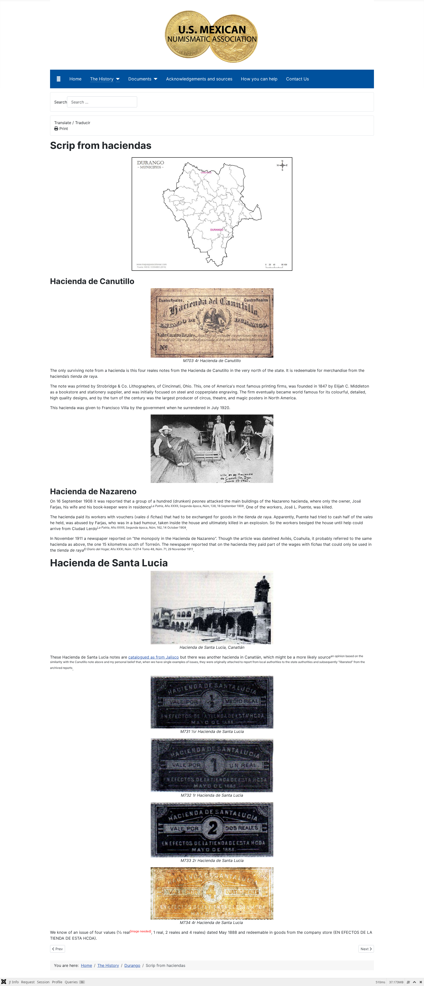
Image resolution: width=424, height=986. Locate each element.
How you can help (259, 78)
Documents (139, 78)
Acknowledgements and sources (199, 78)
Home (75, 78)
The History (102, 78)
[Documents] (154, 79)
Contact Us (297, 78)
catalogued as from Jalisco (153, 657)
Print (63, 128)
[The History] (117, 79)
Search (60, 102)
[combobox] (102, 101)
